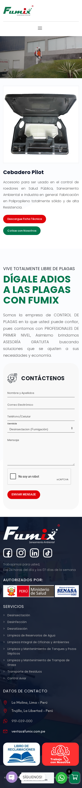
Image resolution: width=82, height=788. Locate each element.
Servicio (12, 423)
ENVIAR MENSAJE (24, 494)
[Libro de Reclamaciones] (21, 754)
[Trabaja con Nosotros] (60, 754)
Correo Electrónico (20, 405)
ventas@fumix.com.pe (28, 731)
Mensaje (13, 440)
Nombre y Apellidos (20, 393)
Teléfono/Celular (19, 416)
